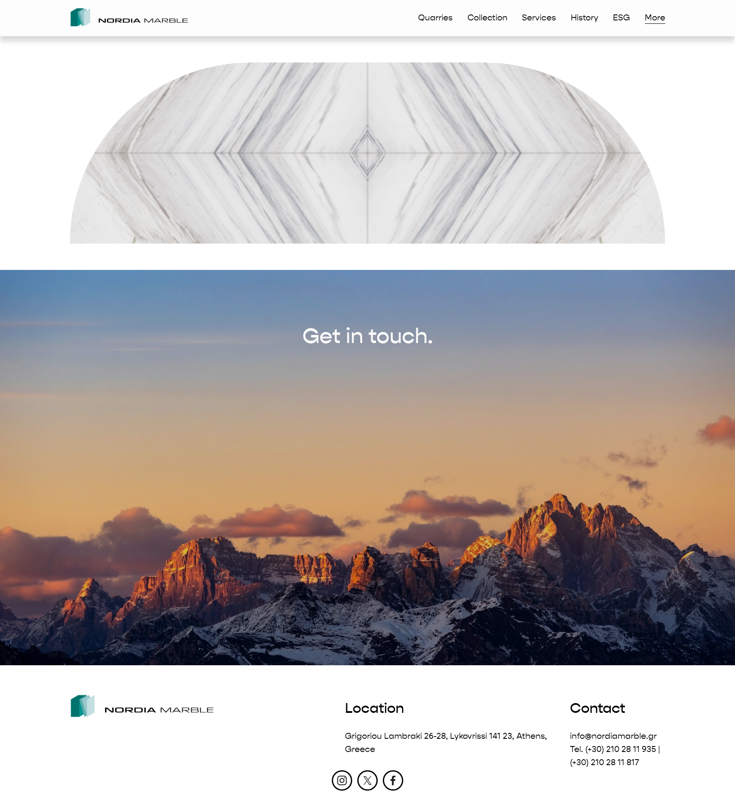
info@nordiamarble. (609, 736)
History (584, 18)
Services (539, 18)
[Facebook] (393, 780)
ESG (621, 18)
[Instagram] (342, 780)
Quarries (435, 18)
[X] (367, 780)
